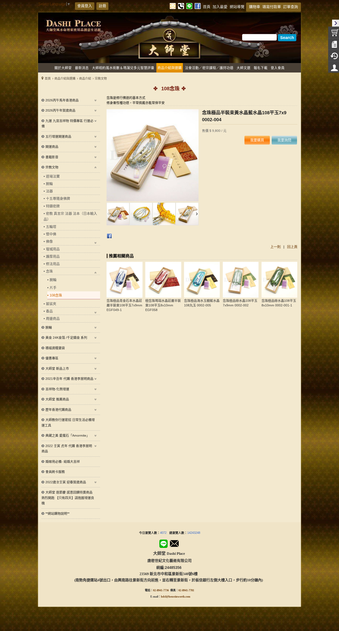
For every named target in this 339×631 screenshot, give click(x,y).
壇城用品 (53, 249)
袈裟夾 (51, 304)
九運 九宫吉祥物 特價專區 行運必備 (67, 123)
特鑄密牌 (53, 206)
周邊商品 (53, 318)
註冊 (102, 6)
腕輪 (49, 184)
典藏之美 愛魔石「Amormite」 (67, 435)
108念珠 (56, 295)
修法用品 (53, 264)
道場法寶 (53, 176)
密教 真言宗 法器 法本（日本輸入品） (70, 216)
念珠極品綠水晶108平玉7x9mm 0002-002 (240, 303)
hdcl (163, 596)
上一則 (275, 247)
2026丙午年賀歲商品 (60, 110)
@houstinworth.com (178, 596)
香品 (49, 311)
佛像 (49, 241)
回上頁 (292, 247)
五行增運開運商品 (58, 136)
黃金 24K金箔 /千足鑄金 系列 (66, 337)
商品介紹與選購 (64, 78)
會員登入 (84, 6)
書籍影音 (51, 157)
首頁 (48, 78)
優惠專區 (51, 358)
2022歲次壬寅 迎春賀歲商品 (65, 482)
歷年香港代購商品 (58, 409)
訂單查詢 (290, 7)
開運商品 (51, 146)
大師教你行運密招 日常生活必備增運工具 (68, 422)
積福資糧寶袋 (55, 348)
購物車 (254, 7)
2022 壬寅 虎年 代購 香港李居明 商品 (67, 448)
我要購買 (257, 140)
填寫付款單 (271, 7)
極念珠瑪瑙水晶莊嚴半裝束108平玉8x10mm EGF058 (163, 305)
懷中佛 (51, 234)
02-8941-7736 (161, 590)
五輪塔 (51, 227)
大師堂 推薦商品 (57, 399)
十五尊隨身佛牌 (58, 198)
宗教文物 (101, 78)
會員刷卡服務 (55, 472)
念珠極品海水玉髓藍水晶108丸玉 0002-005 (202, 303)
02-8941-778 (185, 590)
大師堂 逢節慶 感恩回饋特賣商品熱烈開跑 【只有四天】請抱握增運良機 (68, 497)
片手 (53, 288)
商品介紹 (85, 78)
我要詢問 (284, 140)
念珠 (49, 271)
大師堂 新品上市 (57, 368)
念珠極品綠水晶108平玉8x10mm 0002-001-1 (279, 303)
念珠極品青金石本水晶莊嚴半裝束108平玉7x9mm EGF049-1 (124, 305)
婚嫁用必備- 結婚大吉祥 (62, 461)
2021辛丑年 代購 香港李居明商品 (69, 378)
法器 (49, 191)
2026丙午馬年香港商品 (62, 100)
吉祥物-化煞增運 (57, 389)
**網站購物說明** (57, 513)
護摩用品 (53, 256)
